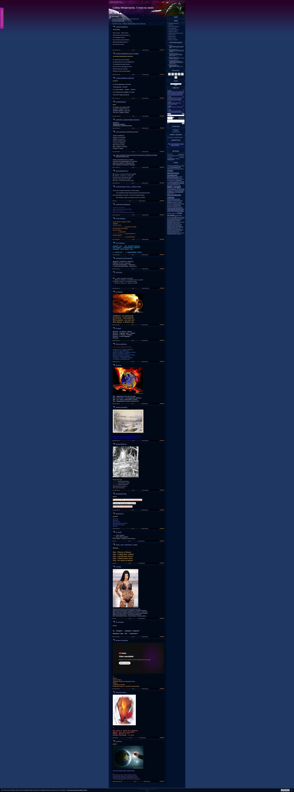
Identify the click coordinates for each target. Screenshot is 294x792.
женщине (169, 228)
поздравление (172, 175)
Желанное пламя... (121, 692)
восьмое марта (170, 217)
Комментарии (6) (141, 540)
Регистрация (181, 12)
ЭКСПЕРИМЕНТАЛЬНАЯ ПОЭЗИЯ (175, 210)
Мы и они (118, 365)
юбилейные (181, 229)
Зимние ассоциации (121, 407)
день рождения (181, 232)
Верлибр (170, 45)
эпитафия (174, 222)
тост (176, 213)
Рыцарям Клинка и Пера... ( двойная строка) (128, 186)
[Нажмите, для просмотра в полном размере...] (128, 312)
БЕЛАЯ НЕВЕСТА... (121, 444)
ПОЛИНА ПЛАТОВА (178, 190)
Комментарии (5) (145, 403)
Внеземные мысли (116, 268)
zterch (133, 49)
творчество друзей (172, 165)
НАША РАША (169, 233)
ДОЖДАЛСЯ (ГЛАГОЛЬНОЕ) (124, 258)
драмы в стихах (175, 219)
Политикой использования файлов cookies (77, 790)
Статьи (118, 18)
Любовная (182, 157)
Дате (120, 23)
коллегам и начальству (175, 228)
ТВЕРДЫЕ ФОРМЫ (177, 202)
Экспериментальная (116, 49)
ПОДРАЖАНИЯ (174, 207)
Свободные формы (125, 18)
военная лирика (180, 218)
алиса (168, 182)
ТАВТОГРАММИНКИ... (122, 27)
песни (168, 184)
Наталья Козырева (180, 203)
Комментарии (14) (145, 288)
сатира (182, 209)
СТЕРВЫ (118, 566)
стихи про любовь (176, 223)
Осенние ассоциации (122, 640)
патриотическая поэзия (171, 232)
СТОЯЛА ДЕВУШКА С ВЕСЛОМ (125, 78)
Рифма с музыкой (115, 636)
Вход (183, 13)
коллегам (169, 222)
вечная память (170, 223)
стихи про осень (176, 230)
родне (180, 230)
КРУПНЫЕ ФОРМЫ (172, 177)
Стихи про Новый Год (176, 220)
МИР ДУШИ (174, 186)
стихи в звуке (181, 165)
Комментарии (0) (145, 167)
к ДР (177, 232)
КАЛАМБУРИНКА (121, 102)
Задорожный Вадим (173, 184)
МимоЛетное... (120, 513)
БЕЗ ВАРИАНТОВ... (121, 494)
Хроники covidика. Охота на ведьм (174, 155)
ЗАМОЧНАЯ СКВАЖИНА (123, 204)
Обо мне (177, 168)
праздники (174, 218)
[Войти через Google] (182, 74)
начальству (180, 226)
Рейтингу (130, 23)
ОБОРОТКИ (180, 207)
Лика (183, 190)
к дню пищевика (178, 225)
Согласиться (285, 790)
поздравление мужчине (174, 231)
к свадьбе (173, 213)
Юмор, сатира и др (116, 98)
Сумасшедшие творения (117, 781)
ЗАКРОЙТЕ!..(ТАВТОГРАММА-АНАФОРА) (127, 119)
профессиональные (171, 226)
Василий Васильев (170, 205)
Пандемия (174, 233)
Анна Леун (174, 180)
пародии (169, 213)
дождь (168, 167)
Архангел (182, 168)
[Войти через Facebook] (175, 74)
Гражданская (181, 154)
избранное (169, 168)
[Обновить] (182, 113)
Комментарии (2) (145, 214)
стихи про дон (170, 230)
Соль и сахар (115, 737)
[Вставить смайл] (183, 113)
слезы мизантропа (173, 171)
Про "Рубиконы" (120, 243)
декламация (169, 180)
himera (179, 184)
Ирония (172, 182)
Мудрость (114, 540)
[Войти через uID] (169, 74)
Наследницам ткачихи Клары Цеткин (177, 144)
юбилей (168, 231)
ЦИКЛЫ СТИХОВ (179, 182)
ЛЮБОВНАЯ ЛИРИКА (177, 183)
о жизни (169, 183)
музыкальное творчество (175, 189)
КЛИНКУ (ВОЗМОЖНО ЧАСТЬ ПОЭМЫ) (127, 53)
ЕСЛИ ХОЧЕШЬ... (121, 218)
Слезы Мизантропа (116, 151)
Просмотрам (142, 23)
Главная (182, 11)
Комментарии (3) (145, 74)
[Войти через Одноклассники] (175, 77)
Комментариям (136, 23)
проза (172, 206)
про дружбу (169, 218)
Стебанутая (119, 292)
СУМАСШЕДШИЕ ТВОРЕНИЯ (174, 209)
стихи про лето (178, 227)
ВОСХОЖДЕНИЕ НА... (122, 171)
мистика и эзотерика (172, 203)
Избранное (114, 200)
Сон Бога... (119, 741)
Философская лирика (174, 196)
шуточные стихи (170, 224)
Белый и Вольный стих (172, 49)
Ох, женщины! (120, 622)
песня (182, 227)
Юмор (175, 206)
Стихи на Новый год (180, 222)
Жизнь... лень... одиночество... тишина (126, 544)
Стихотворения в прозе (172, 53)
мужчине (177, 229)
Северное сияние (170, 193)
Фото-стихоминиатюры (172, 60)
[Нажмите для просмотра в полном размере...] (128, 432)
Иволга (173, 168)
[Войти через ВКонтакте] (172, 74)
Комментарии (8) (145, 340)
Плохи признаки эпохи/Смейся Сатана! (127, 131)
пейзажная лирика (170, 190)
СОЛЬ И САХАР (170, 211)
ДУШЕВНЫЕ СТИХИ (178, 176)
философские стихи (171, 229)
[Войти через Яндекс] (179, 74)
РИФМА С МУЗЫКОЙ (175, 192)
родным (176, 226)
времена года (170, 225)
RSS (121, 2)
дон (174, 225)
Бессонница (179, 233)
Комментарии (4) (145, 49)
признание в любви (171, 227)
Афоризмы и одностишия (173, 57)
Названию (125, 23)
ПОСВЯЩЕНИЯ (175, 167)
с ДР (175, 217)
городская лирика (181, 217)
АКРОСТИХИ (170, 176)
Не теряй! (118, 532)
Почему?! (118, 328)
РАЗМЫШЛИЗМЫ (178, 215)
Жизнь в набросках (121, 344)
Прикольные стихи (178, 224)
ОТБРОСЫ (119, 272)
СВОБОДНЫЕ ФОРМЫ (179, 211)
